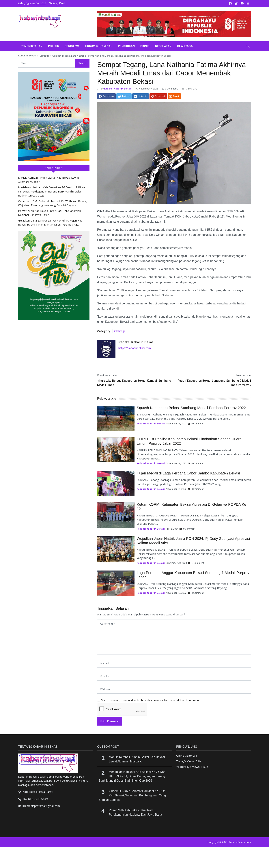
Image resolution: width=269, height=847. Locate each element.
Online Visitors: (186, 755)
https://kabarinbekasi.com (134, 348)
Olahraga (185, 46)
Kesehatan (163, 46)
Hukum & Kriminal (98, 46)
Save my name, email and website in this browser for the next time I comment (150, 700)
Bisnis (144, 46)
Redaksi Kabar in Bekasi (118, 88)
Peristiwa (72, 46)
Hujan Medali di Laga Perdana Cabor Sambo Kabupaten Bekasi (188, 473)
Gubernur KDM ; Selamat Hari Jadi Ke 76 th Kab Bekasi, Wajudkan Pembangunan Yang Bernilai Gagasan (132, 795)
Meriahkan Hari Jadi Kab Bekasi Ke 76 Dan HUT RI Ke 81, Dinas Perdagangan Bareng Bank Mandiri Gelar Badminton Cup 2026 (51, 191)
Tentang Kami (57, 3)
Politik (53, 46)
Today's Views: (186, 761)
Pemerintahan (31, 46)
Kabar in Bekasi (27, 55)
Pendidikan (126, 46)
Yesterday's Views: (188, 766)
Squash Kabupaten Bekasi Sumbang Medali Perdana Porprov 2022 (191, 408)
